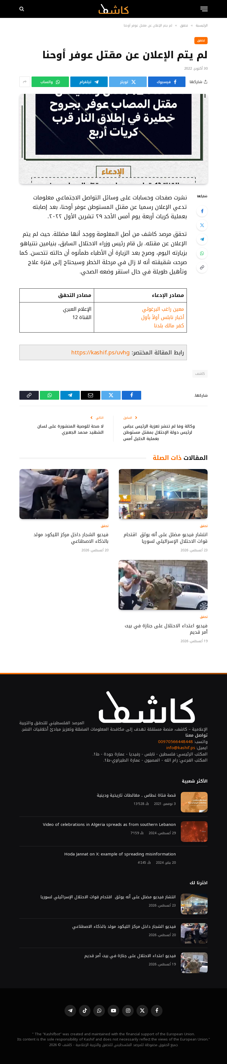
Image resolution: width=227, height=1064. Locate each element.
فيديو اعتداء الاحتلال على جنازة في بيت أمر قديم (166, 629)
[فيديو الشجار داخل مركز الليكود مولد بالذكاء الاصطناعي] (64, 494)
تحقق (201, 40)
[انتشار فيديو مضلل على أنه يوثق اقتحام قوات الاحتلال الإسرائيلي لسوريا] (163, 494)
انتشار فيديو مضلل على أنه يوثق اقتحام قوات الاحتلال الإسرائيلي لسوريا (166, 538)
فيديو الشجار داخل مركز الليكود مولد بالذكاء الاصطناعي (71, 538)
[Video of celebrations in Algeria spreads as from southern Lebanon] (194, 831)
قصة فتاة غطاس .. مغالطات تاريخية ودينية (136, 795)
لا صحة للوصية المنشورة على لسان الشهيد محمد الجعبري (70, 429)
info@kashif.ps (180, 748)
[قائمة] (204, 9)
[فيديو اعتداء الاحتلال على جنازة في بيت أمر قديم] (163, 585)
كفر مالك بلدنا (169, 325)
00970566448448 (175, 742)
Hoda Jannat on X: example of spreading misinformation (120, 854)
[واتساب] (202, 253)
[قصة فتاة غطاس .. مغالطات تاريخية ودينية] (194, 802)
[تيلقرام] (202, 239)
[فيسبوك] (202, 211)
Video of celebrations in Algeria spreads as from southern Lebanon (109, 825)
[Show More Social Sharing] (24, 82)
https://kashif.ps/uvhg (100, 352)
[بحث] (22, 9)
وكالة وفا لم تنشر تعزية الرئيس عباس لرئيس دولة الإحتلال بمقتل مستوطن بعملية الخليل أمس (159, 432)
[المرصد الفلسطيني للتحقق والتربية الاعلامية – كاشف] (113, 9)
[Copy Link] (202, 267)
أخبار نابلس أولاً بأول (162, 317)
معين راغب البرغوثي (163, 309)
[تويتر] (202, 225)
